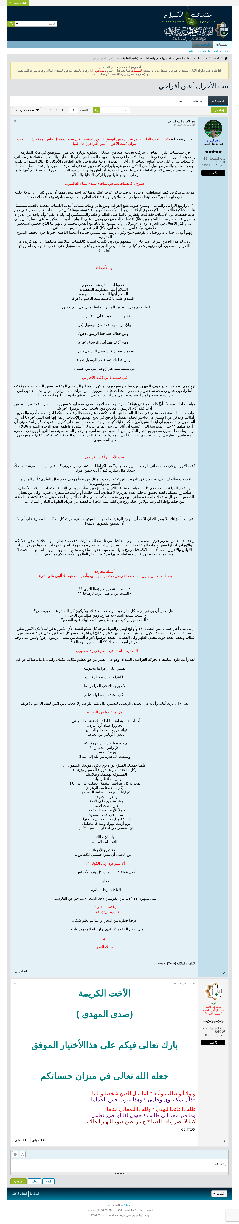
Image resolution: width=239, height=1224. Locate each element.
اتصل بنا (34, 1193)
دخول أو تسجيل (20, 3)
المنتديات (222, 44)
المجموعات (202, 44)
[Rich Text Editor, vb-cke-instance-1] (119, 1165)
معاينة (34, 1181)
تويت (211, 172)
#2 (15, 983)
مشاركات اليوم (221, 51)
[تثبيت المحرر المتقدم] (23, 1154)
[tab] (218, 101)
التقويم (191, 51)
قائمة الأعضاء (204, 51)
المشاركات (218, 100)
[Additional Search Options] (17, 24)
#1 (15, 121)
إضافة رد (18, 1181)
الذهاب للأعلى (19, 1193)
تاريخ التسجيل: (216, 158)
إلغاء (48, 1181)
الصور (180, 100)
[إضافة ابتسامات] (15, 1154)
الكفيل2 (221, 1193)
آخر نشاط (197, 100)
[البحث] (11, 24)
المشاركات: (218, 165)
